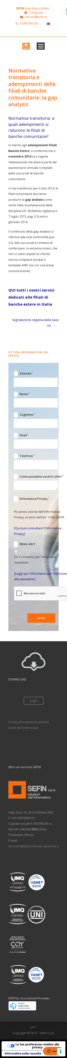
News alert (25, 544)
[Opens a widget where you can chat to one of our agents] (53, 1051)
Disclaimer (27, 722)
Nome (22, 394)
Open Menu (41, 46)
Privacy (13, 722)
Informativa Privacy (32, 499)
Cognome (25, 415)
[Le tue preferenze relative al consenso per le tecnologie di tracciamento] (60, 1051)
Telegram (36, 13)
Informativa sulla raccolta (23, 1053)
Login (34, 701)
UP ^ (33, 1027)
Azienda (24, 373)
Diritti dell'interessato (23, 728)
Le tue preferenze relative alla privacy (37, 1045)
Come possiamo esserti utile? (39, 476)
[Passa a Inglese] (48, 23)
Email (21, 435)
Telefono (25, 456)
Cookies (41, 722)
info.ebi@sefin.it (36, 17)
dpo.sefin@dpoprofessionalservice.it (33, 846)
